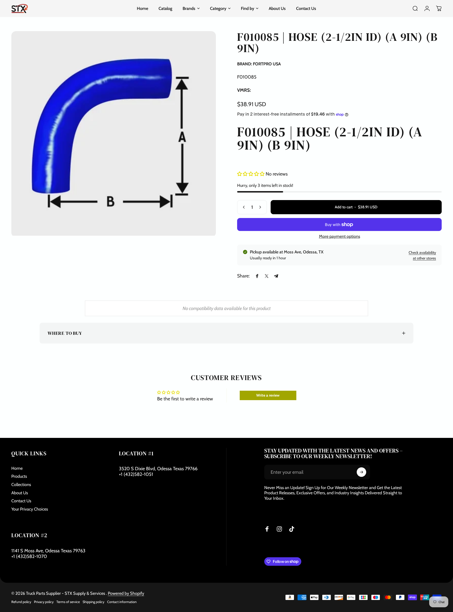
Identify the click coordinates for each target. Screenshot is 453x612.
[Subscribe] (361, 472)
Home (17, 468)
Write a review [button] (268, 395)
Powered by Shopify (126, 593)
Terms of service (68, 602)
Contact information (122, 602)
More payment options (339, 236)
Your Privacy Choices (29, 509)
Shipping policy (93, 602)
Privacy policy (44, 602)
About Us (19, 492)
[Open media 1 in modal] (113, 133)
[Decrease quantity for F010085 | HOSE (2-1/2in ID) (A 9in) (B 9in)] (242, 207)
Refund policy (21, 602)
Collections (21, 484)
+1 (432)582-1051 (136, 474)
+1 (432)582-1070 (29, 556)
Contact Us (21, 500)
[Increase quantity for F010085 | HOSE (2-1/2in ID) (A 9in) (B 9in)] (261, 207)
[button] (251, 174)
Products (19, 476)
